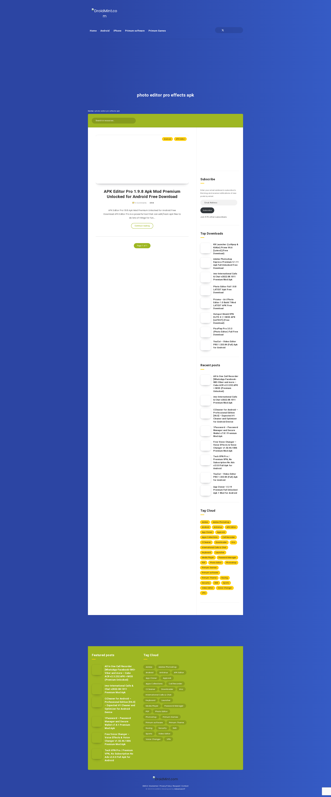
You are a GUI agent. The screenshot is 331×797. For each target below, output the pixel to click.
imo (233, 542)
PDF (203, 562)
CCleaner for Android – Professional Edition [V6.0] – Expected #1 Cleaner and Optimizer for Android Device (225, 416)
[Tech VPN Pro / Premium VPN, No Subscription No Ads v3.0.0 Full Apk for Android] (205, 460)
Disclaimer (153, 786)
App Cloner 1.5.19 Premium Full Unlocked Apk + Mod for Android (225, 490)
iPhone (117, 30)
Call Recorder (228, 537)
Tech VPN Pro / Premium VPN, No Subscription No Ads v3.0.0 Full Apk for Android (224, 462)
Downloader (221, 542)
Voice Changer (225, 588)
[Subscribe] (157, 628)
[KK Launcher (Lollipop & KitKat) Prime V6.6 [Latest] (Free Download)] (205, 248)
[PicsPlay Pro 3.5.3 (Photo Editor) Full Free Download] (205, 332)
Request (176, 786)
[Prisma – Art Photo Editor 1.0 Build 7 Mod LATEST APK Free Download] (205, 303)
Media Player (208, 557)
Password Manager (227, 557)
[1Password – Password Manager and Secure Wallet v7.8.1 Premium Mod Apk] (205, 431)
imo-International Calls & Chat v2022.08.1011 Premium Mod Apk (225, 276)
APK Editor (180, 139)
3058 (152, 203)
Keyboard (206, 552)
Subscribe (207, 210)
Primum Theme (209, 578)
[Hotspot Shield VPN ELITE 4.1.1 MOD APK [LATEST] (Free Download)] (205, 318)
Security (206, 583)
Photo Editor (215, 562)
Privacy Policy (166, 786)
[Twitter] (223, 30)
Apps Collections (210, 537)
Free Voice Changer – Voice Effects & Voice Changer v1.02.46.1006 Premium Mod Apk (225, 446)
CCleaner (206, 542)
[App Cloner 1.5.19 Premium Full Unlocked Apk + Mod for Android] (205, 490)
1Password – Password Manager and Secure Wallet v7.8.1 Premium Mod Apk (225, 432)
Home (93, 30)
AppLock (221, 532)
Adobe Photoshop (221, 522)
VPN (203, 593)
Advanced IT (179, 789)
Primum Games (157, 30)
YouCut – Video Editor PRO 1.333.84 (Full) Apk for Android (225, 344)
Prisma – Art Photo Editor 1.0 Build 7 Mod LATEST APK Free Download (224, 304)
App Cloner (207, 532)
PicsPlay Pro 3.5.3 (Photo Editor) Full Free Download (225, 331)
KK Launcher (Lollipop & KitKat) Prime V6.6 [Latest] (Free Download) (225, 249)
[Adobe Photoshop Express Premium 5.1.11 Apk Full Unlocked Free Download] (205, 263)
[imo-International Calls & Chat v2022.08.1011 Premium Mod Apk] (205, 277)
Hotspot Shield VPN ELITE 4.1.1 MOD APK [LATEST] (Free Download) (224, 318)
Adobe (205, 522)
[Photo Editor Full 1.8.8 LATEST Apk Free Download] (205, 290)
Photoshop (231, 562)
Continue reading (142, 226)
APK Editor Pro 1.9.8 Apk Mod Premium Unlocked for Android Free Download (142, 194)
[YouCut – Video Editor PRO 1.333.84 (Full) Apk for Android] (205, 345)
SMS (216, 583)
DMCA (145, 786)
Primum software (135, 30)
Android (105, 30)
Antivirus (218, 527)
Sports (226, 583)
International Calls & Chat (214, 547)
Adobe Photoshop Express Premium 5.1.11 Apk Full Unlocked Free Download (226, 263)
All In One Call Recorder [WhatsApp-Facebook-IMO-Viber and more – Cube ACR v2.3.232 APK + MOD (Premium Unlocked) (225, 383)
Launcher (220, 552)
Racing (224, 578)
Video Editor (207, 588)
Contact (184, 786)
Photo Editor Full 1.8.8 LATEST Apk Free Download (224, 289)
